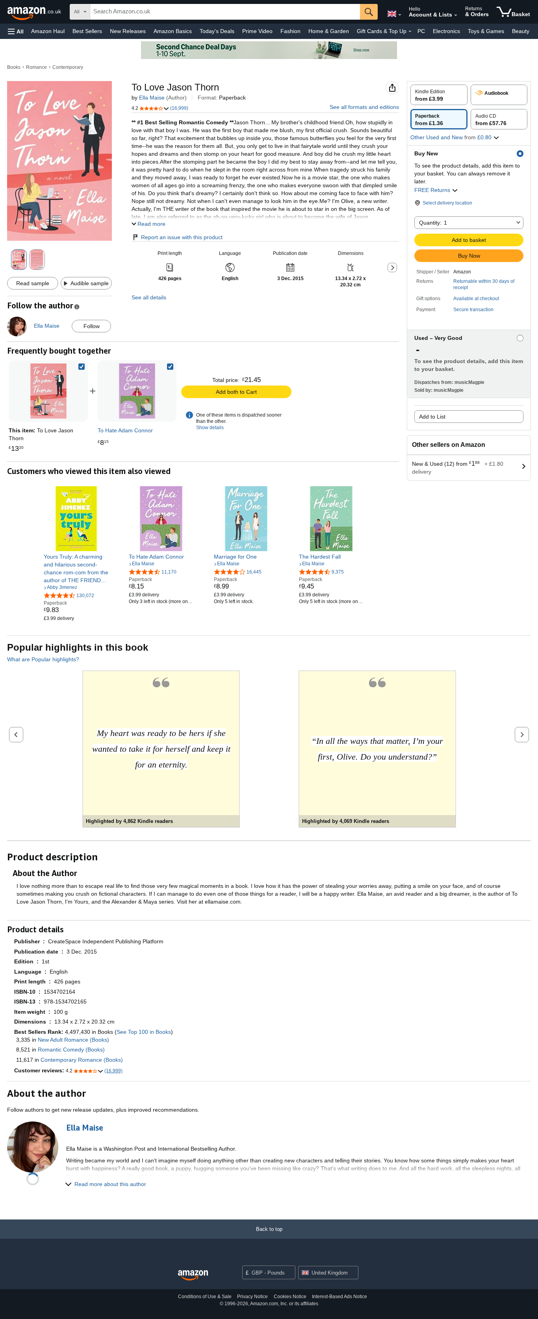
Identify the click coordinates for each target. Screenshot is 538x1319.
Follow (91, 326)
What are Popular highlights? (43, 659)
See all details (149, 297)
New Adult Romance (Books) (73, 1040)
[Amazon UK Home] (193, 1275)
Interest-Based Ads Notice (339, 1296)
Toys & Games (486, 31)
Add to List (432, 416)
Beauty (520, 31)
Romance (36, 67)
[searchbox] (225, 11)
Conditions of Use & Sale (205, 1296)
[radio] (439, 95)
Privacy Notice (252, 1296)
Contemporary (67, 67)
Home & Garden (328, 31)
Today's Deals (217, 31)
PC (421, 31)
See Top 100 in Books (144, 1032)
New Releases (128, 31)
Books (13, 67)
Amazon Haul (48, 31)
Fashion (290, 31)
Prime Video (257, 31)
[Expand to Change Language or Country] (399, 15)
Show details (210, 427)
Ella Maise (152, 97)
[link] (137, 391)
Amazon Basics (173, 31)
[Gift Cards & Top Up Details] (410, 31)
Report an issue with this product (182, 237)
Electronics (446, 31)
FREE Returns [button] (433, 190)
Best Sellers (87, 31)
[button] (15, 31)
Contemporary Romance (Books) (82, 1060)
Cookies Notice (290, 1296)
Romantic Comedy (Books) (71, 1049)
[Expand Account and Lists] (455, 15)
